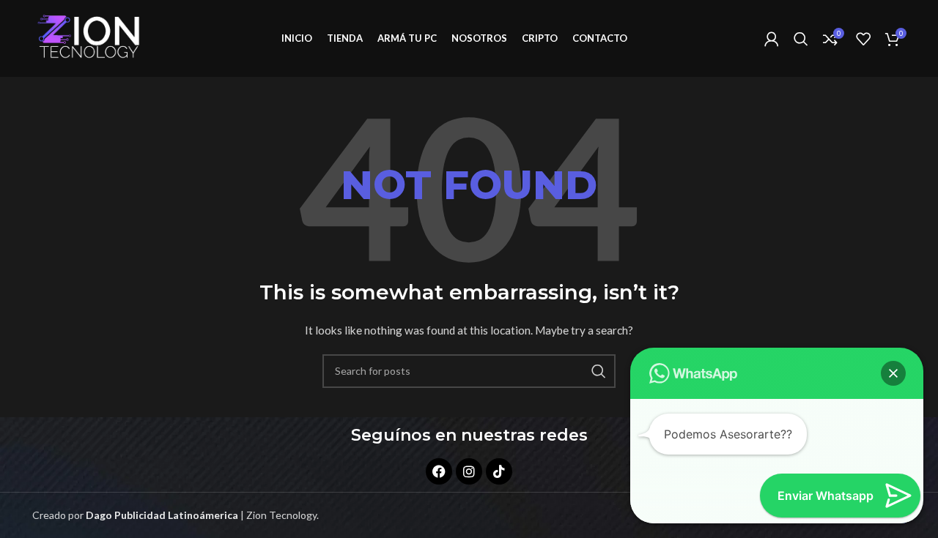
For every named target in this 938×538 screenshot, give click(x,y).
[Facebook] (439, 471)
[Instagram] (469, 471)
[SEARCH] (599, 371)
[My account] (771, 38)
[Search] (801, 38)
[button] (893, 373)
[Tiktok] (499, 471)
